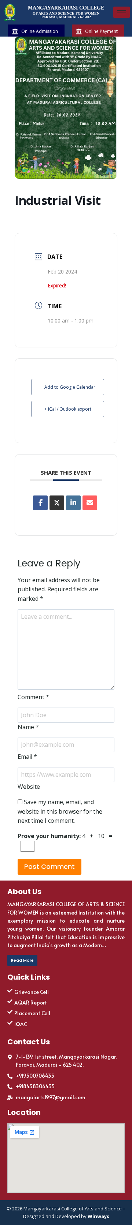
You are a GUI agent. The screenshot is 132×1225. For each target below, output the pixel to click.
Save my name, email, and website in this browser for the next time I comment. (60, 811)
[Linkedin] (73, 502)
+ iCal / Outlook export (67, 409)
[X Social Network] (57, 502)
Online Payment (101, 31)
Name (28, 727)
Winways (98, 1216)
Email (27, 757)
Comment (33, 697)
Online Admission (39, 31)
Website (29, 787)
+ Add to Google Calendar (68, 387)
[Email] (89, 502)
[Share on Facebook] (40, 502)
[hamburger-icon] (121, 12)
